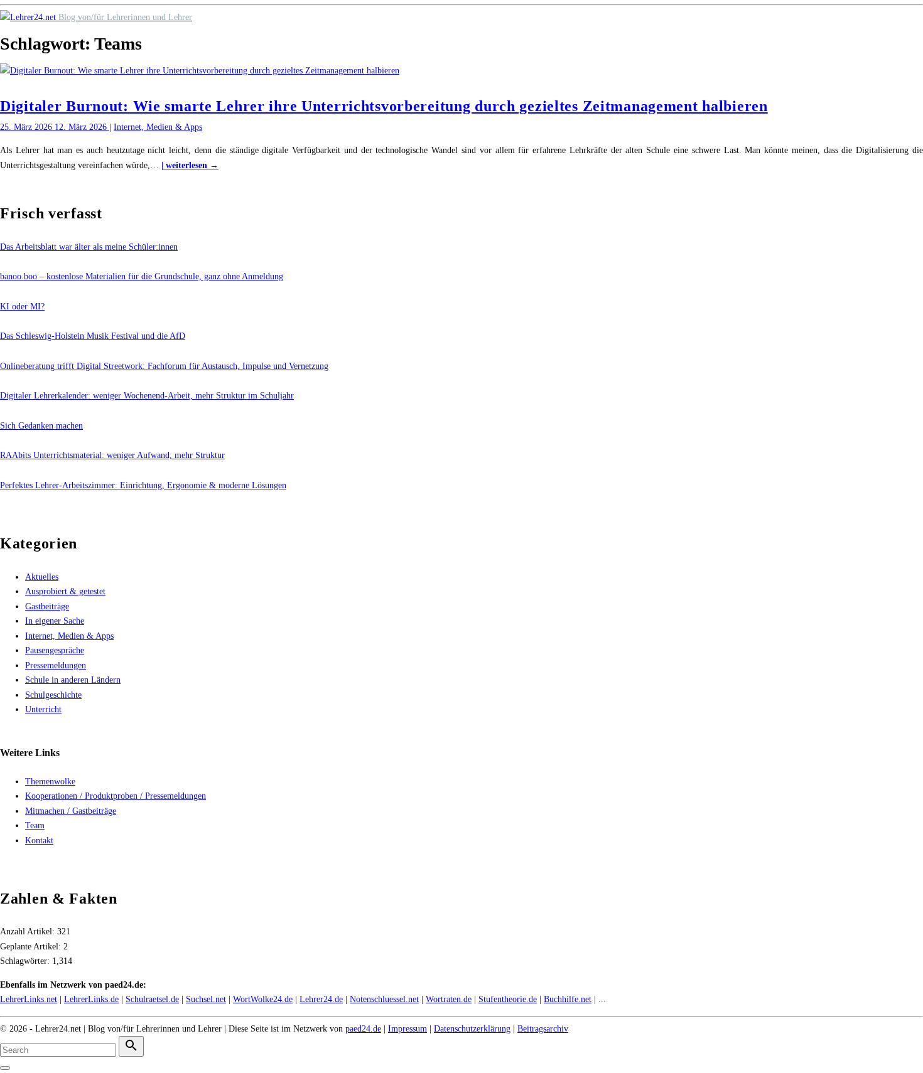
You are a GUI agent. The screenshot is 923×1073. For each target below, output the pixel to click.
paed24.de (363, 1028)
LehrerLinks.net (28, 999)
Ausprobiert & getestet (65, 591)
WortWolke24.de (263, 999)
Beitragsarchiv (542, 1028)
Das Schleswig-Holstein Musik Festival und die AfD (92, 336)
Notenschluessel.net (384, 999)
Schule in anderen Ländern (73, 680)
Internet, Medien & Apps (158, 127)
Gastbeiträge (47, 606)
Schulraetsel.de (152, 999)
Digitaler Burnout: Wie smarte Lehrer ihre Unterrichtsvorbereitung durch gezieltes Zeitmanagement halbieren (384, 106)
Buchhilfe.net (567, 999)
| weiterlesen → (190, 165)
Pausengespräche (54, 650)
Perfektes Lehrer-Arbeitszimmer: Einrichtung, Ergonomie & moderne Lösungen (143, 485)
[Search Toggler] (5, 1068)
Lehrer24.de (321, 999)
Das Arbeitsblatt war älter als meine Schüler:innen (89, 247)
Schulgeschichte (53, 695)
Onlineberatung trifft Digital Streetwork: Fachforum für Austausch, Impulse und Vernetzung (164, 366)
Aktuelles (41, 577)
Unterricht (43, 709)
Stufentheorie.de (507, 999)
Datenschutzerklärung (472, 1028)
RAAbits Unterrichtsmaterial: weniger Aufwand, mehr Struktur (112, 455)
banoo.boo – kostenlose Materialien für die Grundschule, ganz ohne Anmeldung (141, 276)
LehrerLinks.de (91, 999)
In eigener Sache (54, 621)
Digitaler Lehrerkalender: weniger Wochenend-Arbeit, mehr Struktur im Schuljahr (147, 395)
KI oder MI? (22, 306)
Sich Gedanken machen (41, 425)
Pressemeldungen (55, 665)
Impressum (407, 1028)
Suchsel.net (206, 999)
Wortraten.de (449, 999)
